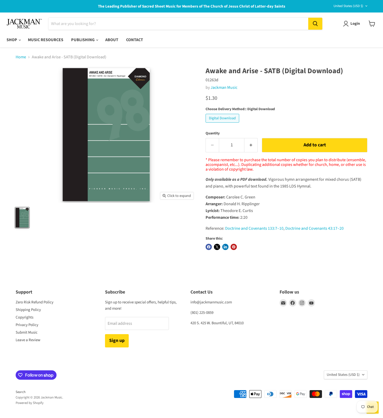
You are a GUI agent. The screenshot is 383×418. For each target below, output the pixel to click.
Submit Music (27, 332)
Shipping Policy (28, 310)
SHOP (12, 40)
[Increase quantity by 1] (251, 145)
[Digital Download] (223, 124)
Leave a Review (28, 340)
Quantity (213, 133)
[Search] (315, 24)
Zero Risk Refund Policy (34, 302)
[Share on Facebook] (209, 247)
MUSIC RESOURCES (45, 40)
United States (348, 6)
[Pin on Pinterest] (234, 247)
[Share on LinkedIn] (225, 247)
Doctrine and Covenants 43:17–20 (314, 228)
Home (21, 57)
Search (21, 392)
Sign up (117, 340)
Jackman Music (224, 87)
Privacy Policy (27, 325)
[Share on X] (217, 247)
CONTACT (134, 40)
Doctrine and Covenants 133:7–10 (254, 228)
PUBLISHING (83, 40)
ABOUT (111, 40)
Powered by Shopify (30, 403)
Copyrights (24, 317)
